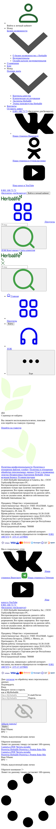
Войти (10, 324)
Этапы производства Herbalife (27, 103)
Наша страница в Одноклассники (29, 161)
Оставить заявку (15, 108)
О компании (13, 63)
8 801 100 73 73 (20, 111)
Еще (31, 373)
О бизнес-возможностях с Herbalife (30, 55)
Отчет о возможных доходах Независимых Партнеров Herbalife (27, 473)
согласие (10, 679)
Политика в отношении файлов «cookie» (23, 468)
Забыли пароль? (9, 724)
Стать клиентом (27, 250)
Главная (14, 296)
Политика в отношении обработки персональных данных (27, 470)
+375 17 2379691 (20, 537)
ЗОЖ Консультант (10, 250)
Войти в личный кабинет (38, 193)
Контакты (12, 106)
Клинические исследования (26, 98)
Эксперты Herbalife (22, 101)
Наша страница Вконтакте (25, 136)
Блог (9, 66)
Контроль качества (22, 96)
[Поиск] (24, 237)
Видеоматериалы (21, 58)
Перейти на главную (11, 428)
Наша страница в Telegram (40, 577)
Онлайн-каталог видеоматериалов (29, 60)
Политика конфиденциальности (17, 467)
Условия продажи (26, 477)
